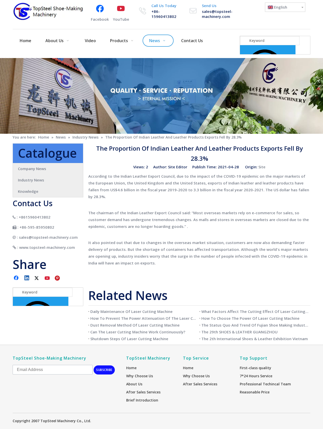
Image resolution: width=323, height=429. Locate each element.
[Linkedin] (27, 278)
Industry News (31, 179)
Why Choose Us (139, 375)
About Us (134, 384)
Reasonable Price (255, 392)
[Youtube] (48, 278)
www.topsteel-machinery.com (47, 247)
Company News (32, 168)
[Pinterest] (58, 278)
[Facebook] (17, 278)
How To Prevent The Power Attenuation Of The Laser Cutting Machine (143, 318)
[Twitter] (37, 278)
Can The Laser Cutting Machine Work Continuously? (137, 331)
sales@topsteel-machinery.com (217, 14)
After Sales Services (143, 392)
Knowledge (28, 191)
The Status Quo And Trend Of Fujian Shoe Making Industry (254, 325)
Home (131, 367)
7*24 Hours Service (256, 375)
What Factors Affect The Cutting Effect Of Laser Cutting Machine (254, 311)
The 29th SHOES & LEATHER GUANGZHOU (239, 331)
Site (261, 166)
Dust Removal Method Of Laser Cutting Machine (135, 325)
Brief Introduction (142, 400)
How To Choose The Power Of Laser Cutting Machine (250, 318)
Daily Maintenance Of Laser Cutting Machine (131, 311)
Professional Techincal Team (265, 384)
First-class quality (255, 367)
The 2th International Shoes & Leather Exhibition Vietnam (254, 338)
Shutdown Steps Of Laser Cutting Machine (129, 338)
